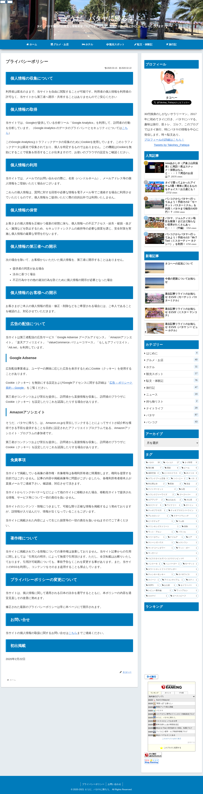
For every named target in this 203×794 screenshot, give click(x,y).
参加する (191, 742)
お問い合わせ (114, 784)
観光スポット (172, 374)
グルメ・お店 (172, 360)
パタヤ (172, 415)
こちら (73, 633)
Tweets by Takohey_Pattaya (171, 145)
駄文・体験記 (172, 380)
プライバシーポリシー (93, 784)
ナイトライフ (172, 408)
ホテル (172, 367)
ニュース (172, 394)
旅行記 (172, 387)
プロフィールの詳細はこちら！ (164, 139)
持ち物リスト (172, 401)
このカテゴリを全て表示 (171, 739)
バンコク (172, 422)
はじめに (172, 353)
